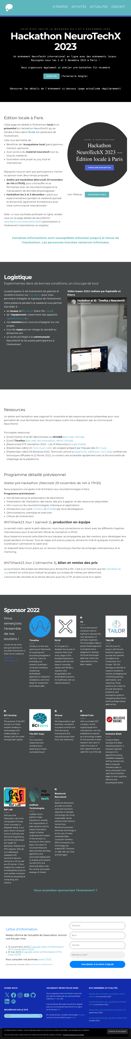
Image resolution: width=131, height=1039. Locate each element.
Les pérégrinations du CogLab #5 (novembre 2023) (107, 1003)
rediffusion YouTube (99, 451)
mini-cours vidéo (42, 448)
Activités (78, 6)
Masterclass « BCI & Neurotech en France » (106, 1010)
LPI (55, 999)
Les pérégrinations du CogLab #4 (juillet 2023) (108, 1018)
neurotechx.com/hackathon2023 (23, 221)
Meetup (81, 1015)
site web (69, 437)
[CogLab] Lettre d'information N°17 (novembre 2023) (36, 948)
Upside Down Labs (17, 318)
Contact (118, 6)
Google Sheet (77, 444)
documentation (46, 440)
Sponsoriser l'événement (11, 659)
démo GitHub (64, 440)
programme (79, 451)
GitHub (79, 437)
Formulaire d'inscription (99, 168)
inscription (35, 294)
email (73, 1017)
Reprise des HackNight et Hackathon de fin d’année (107, 995)
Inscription (51, 76)
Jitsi (59, 1009)
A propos (60, 6)
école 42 (28, 311)
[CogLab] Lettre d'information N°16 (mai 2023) (35, 953)
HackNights (69, 993)
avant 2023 (44, 959)
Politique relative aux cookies (73, 1035)
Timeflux (38, 509)
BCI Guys (101, 448)
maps (49, 311)
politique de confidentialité (41, 964)
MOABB (51, 509)
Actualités (99, 6)
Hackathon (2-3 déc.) (97, 194)
